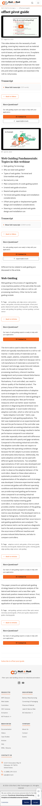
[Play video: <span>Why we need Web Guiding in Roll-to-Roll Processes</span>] (21, 26)
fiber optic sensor (33, 610)
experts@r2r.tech (22, 121)
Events (24, 737)
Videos (3, 733)
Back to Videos (11, 96)
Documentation (6, 729)
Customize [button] (4, 802)
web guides (9, 304)
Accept (35, 802)
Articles (3, 740)
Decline (26, 802)
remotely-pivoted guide (21, 304)
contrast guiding (27, 309)
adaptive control (13, 544)
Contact (25, 733)
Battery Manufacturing (29, 698)
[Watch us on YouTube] (23, 682)
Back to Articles (11, 319)
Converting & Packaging (30, 701)
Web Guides (5, 701)
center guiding (33, 307)
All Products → (6, 716)
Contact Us (22, 117)
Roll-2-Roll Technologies (8, 8)
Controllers (4, 705)
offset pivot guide (33, 544)
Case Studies (5, 737)
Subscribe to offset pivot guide (12, 661)
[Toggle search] (32, 3)
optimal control (22, 610)
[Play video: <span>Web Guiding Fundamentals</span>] (21, 139)
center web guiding (7, 309)
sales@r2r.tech (8, 775)
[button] (21, 26)
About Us (25, 729)
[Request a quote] (38, 795)
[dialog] (21, 798)
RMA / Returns (6, 748)
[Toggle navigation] (38, 3)
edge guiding (5, 549)
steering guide (23, 307)
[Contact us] (38, 791)
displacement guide (11, 307)
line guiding (18, 309)
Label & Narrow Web (28, 709)
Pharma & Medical (28, 705)
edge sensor (14, 549)
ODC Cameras (5, 709)
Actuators (4, 713)
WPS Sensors (5, 698)
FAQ (2, 744)
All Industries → (27, 713)
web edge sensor (22, 302)
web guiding (12, 302)
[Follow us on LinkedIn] (19, 682)
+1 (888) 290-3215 (10, 772)
